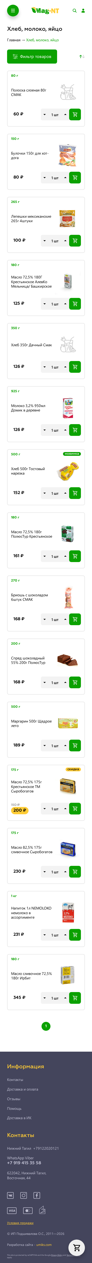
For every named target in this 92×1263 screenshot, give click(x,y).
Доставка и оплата (22, 1089)
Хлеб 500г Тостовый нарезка (28, 470)
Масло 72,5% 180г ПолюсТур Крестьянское (31, 533)
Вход (83, 11)
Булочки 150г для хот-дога (30, 155)
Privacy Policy (57, 1255)
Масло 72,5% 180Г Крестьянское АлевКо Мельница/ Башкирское (31, 281)
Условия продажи (20, 1223)
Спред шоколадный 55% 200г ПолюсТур (28, 660)
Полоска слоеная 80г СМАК (28, 92)
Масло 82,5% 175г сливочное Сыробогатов (31, 849)
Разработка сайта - (29, 1245)
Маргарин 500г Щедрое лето (31, 723)
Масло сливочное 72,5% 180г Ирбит (31, 975)
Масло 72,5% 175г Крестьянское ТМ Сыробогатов (26, 786)
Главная (14, 39)
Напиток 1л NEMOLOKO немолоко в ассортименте (31, 912)
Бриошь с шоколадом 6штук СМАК (29, 597)
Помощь (14, 1108)
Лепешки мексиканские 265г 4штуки (31, 218)
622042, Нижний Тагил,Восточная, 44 (26, 1175)
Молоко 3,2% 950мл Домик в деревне (28, 407)
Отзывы (13, 1098)
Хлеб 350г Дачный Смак (31, 344)
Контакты (15, 1079)
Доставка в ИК (19, 1117)
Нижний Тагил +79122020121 (33, 1148)
